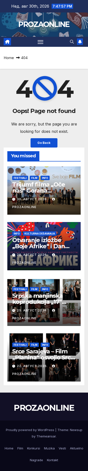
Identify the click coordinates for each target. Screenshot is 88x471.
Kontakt (52, 460)
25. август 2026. (33, 310)
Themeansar (46, 436)
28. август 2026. (33, 255)
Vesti (62, 448)
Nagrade (36, 460)
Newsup (76, 430)
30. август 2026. (33, 199)
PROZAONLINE (43, 24)
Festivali (20, 177)
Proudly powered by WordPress (30, 430)
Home (9, 57)
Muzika (49, 448)
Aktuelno (76, 448)
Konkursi (33, 448)
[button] (72, 41)
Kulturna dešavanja (39, 233)
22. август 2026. (33, 366)
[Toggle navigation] (40, 41)
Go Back (44, 143)
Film (34, 177)
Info (45, 177)
